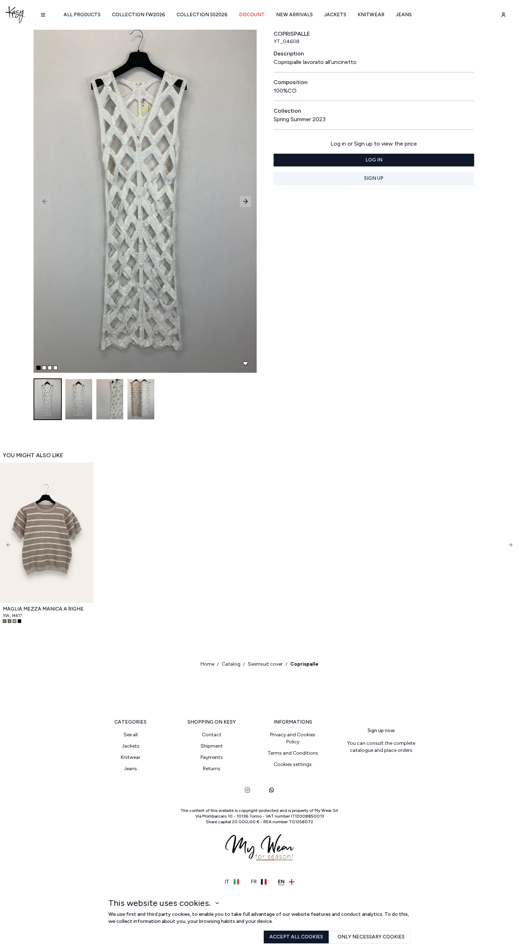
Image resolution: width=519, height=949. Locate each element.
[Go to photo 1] (38, 368)
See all (131, 735)
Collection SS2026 (202, 15)
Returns (211, 769)
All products (82, 15)
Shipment (212, 746)
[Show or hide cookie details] (217, 903)
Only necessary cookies (371, 937)
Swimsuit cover (265, 664)
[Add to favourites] (245, 363)
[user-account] (503, 14)
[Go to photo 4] (55, 368)
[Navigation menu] (43, 14)
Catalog (231, 664)
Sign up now (381, 730)
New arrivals (294, 15)
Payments (212, 757)
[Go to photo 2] (44, 368)
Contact (211, 735)
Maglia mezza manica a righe (43, 609)
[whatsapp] (271, 790)
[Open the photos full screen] (142, 201)
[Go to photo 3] (50, 368)
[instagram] (247, 790)
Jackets (335, 15)
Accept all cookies (296, 937)
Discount (252, 15)
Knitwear (371, 15)
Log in (373, 160)
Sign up (373, 178)
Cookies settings (293, 764)
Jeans (404, 15)
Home (207, 664)
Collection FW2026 (138, 15)
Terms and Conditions (293, 753)
